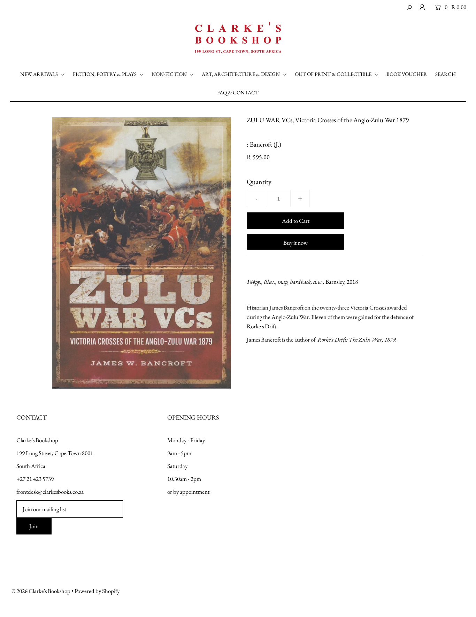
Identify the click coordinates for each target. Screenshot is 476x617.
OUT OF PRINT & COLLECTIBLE (334, 74)
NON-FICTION (170, 74)
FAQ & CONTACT (238, 92)
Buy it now (295, 243)
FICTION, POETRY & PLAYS (105, 74)
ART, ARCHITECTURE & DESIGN (241, 74)
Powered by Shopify (97, 591)
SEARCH (445, 74)
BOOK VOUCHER (406, 74)
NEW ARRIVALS (39, 74)
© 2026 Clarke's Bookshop (40, 591)
